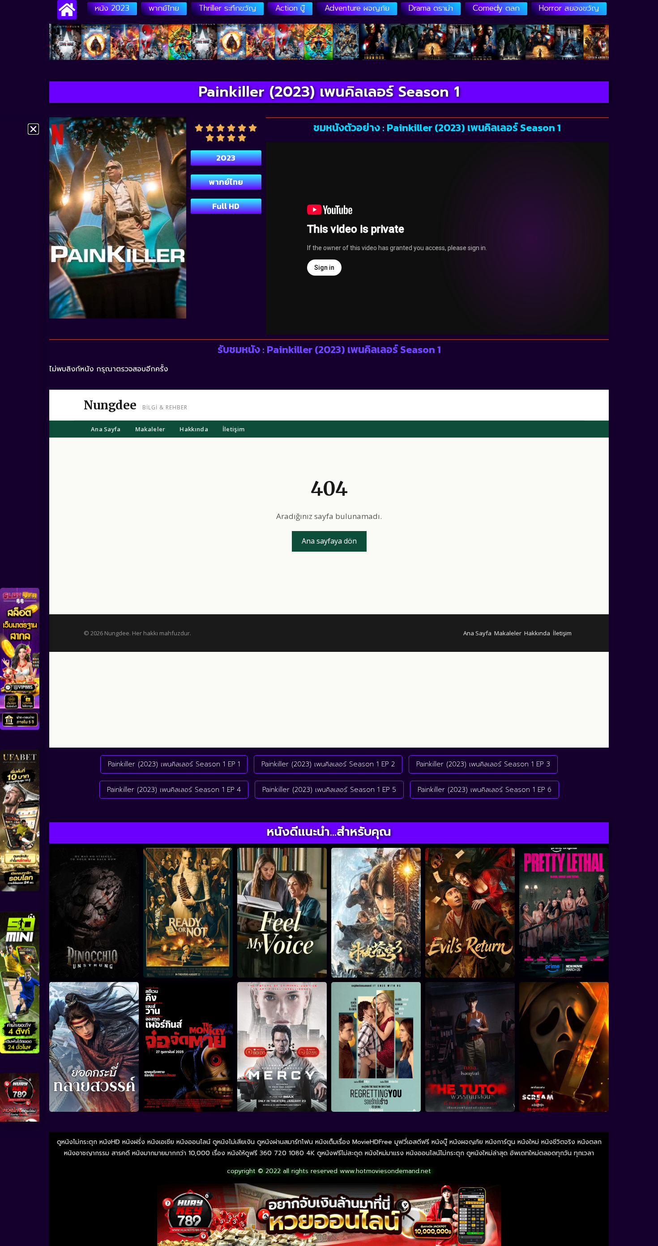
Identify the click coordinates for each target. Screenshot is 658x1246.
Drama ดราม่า (431, 8)
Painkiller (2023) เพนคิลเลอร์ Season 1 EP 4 (174, 790)
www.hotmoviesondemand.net (385, 1171)
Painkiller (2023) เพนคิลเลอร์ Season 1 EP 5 (329, 790)
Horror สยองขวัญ (569, 8)
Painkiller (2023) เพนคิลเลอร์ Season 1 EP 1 (174, 764)
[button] (33, 129)
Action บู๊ (290, 8)
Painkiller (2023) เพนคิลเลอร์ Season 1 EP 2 (328, 764)
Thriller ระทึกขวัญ (227, 8)
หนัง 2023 (112, 8)
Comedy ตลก (496, 8)
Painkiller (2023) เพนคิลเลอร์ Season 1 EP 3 (483, 764)
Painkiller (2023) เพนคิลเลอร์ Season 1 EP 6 (484, 790)
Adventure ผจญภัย (357, 8)
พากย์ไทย (164, 8)
